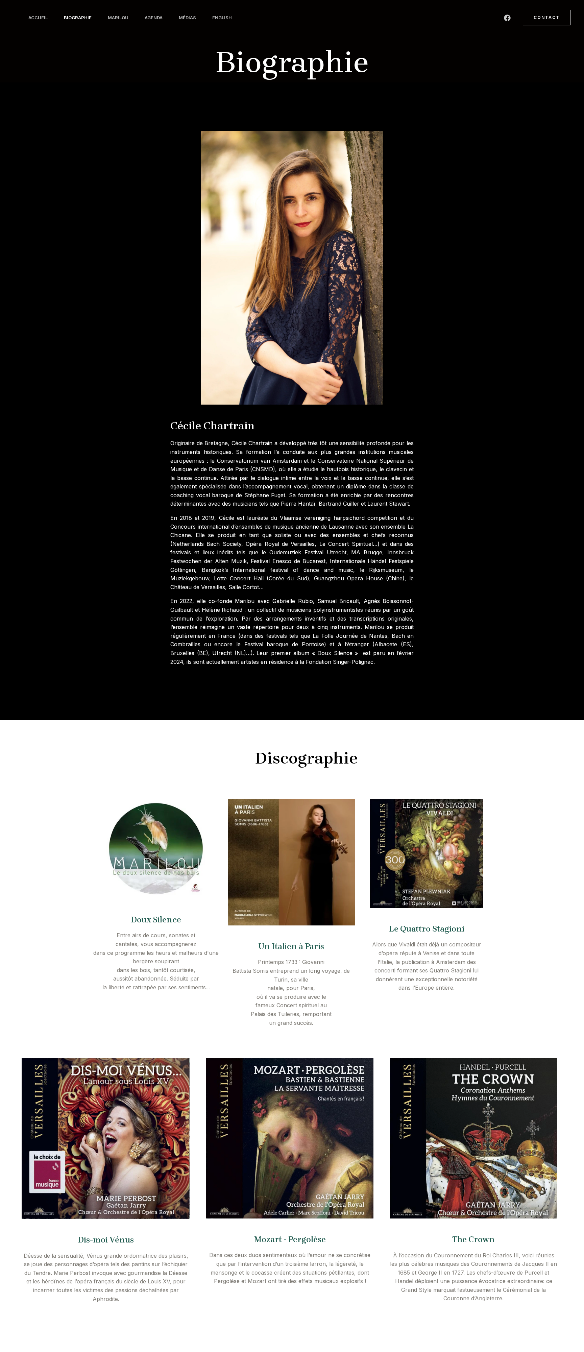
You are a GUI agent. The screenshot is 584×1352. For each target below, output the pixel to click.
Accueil (38, 17)
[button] (546, 17)
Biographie (78, 17)
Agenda (154, 17)
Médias (187, 17)
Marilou (118, 17)
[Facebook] (507, 18)
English (222, 17)
